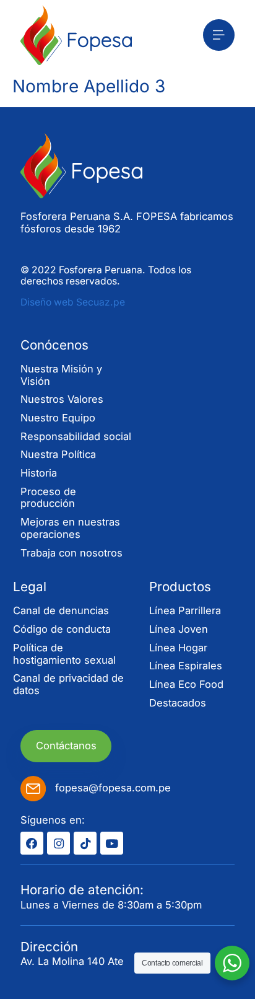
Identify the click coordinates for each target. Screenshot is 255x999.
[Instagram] (58, 843)
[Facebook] (31, 843)
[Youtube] (111, 843)
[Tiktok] (85, 843)
